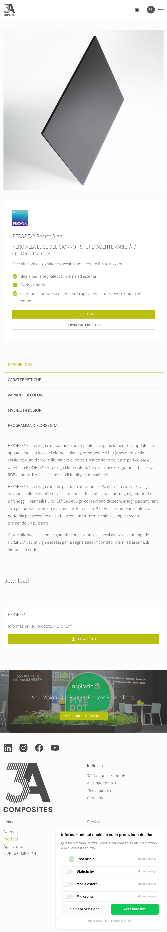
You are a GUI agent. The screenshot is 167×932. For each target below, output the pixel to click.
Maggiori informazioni (83, 715)
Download (87, 639)
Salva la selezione (85, 909)
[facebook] (39, 747)
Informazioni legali (98, 921)
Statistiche (85, 871)
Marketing (85, 896)
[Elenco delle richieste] (137, 9)
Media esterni (88, 884)
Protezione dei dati (121, 921)
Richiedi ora (83, 314)
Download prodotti (84, 325)
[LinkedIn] (7, 747)
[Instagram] (23, 747)
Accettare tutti (134, 909)
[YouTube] (54, 747)
